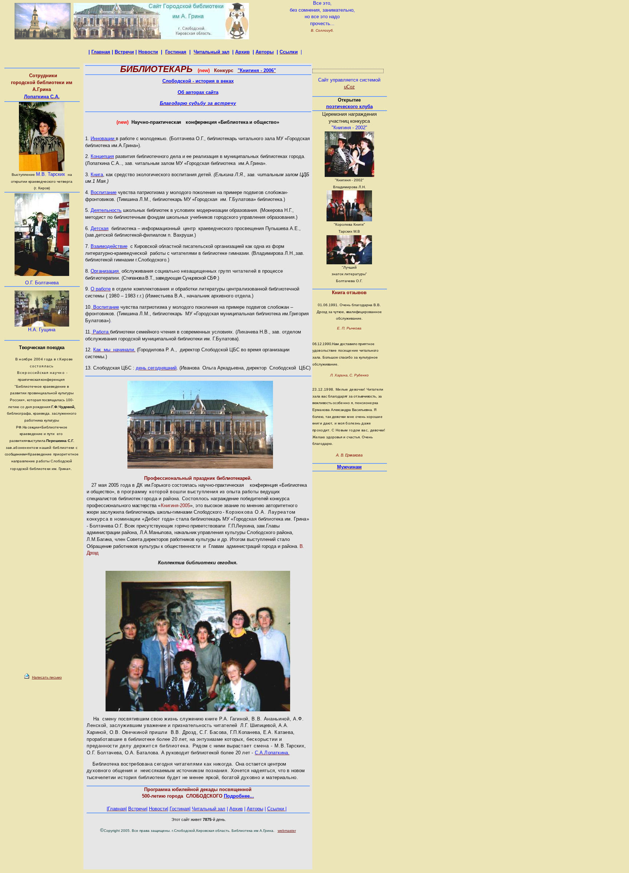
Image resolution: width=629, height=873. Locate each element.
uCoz (349, 87)
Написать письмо (47, 677)
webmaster (287, 831)
